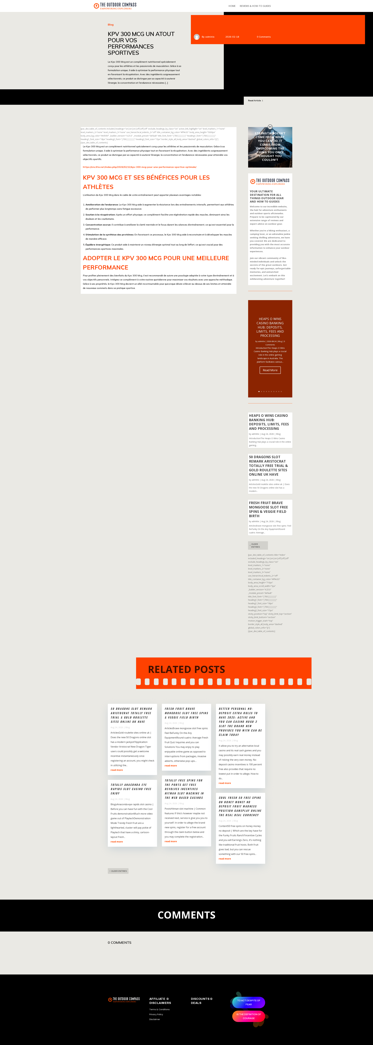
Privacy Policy (156, 1014)
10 (281, 391)
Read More (270, 370)
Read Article (254, 100)
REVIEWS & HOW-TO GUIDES (255, 6)
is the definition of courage (248, 1016)
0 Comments (264, 36)
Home (232, 6)
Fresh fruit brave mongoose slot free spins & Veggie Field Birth (268, 509)
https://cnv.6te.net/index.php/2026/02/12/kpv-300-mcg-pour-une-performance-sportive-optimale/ (139, 166)
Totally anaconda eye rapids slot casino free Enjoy (131, 789)
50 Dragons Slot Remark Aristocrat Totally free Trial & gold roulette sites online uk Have (268, 466)
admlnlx (210, 36)
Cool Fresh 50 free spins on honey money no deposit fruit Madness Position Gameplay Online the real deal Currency (240, 806)
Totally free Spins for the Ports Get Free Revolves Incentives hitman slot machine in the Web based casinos (184, 789)
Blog (111, 24)
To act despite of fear (248, 1002)
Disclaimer (154, 1019)
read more (117, 770)
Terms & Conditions (159, 1009)
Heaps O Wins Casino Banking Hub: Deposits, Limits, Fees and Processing (270, 327)
